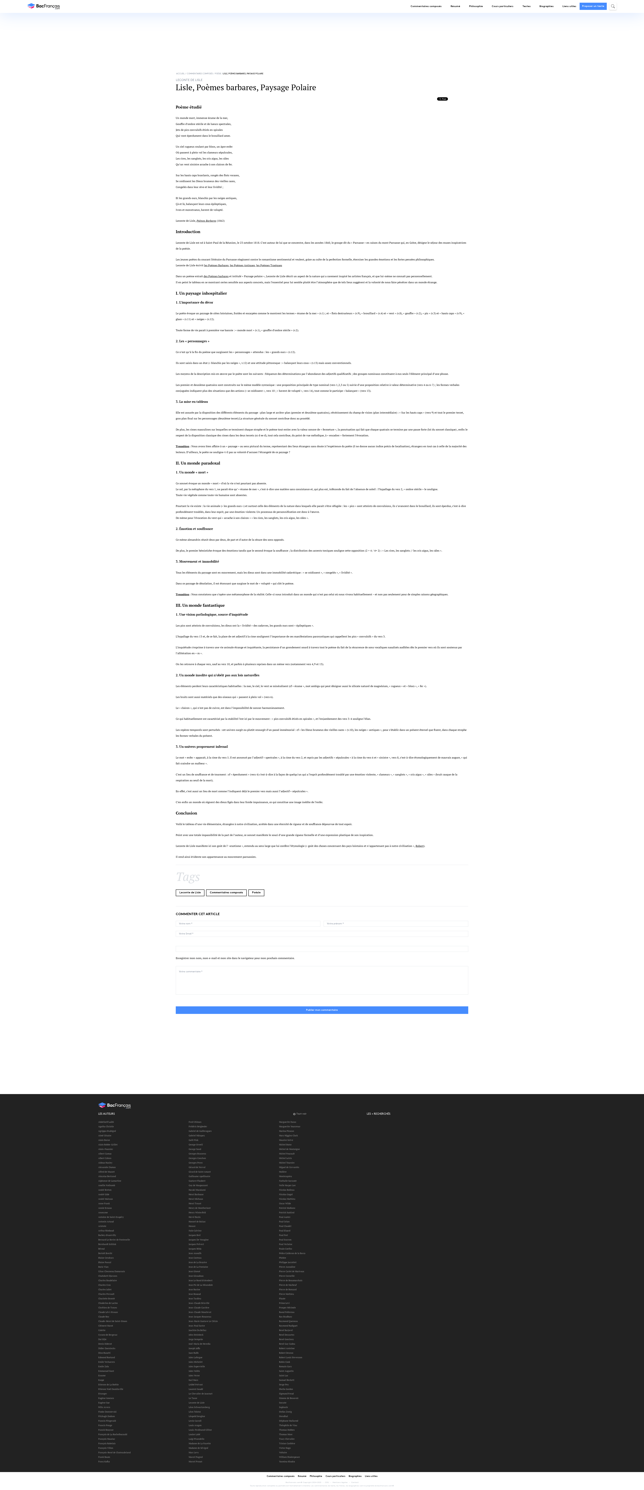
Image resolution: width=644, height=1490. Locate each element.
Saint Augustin (286, 1370)
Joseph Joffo (194, 1348)
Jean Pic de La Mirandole (201, 1284)
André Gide (103, 1194)
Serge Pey (284, 1384)
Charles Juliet (105, 1289)
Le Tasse (193, 1398)
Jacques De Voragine (199, 1239)
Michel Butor (285, 1144)
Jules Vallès (194, 1370)
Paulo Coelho (285, 1248)
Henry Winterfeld (197, 1212)
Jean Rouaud (195, 1293)
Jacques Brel (195, 1235)
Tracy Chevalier (287, 1438)
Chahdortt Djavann (107, 1275)
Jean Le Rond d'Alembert (200, 1280)
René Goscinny (286, 1339)
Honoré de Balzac (197, 1221)
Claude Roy (103, 1316)
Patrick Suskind (286, 1212)
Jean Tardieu (195, 1298)
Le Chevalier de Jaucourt (200, 1393)
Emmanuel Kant (106, 1370)
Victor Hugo (285, 1447)
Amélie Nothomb (106, 1185)
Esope (101, 1379)
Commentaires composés (426, 6)
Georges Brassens (197, 1153)
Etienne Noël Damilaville (110, 1389)
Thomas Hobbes (287, 1429)
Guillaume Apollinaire (199, 1176)
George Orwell (196, 1144)
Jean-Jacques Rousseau (200, 1316)
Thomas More (285, 1434)
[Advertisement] (155, 39)
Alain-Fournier (105, 1149)
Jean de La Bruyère (198, 1262)
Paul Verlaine (285, 1244)
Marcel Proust (195, 1461)
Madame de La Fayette (200, 1443)
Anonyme (103, 1212)
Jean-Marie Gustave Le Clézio (203, 1321)
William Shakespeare (289, 1456)
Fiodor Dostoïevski (107, 1411)
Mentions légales (340, 1482)
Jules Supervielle (197, 1366)
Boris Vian (103, 1266)
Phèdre (282, 1257)
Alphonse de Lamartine (109, 1180)
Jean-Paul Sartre (197, 1325)
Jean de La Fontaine (198, 1266)
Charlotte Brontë (106, 1298)
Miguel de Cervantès (289, 1167)
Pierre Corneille (287, 1275)
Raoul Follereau (286, 1312)
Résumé (455, 6)
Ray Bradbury (285, 1316)
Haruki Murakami (197, 1189)
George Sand (195, 1149)
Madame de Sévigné (198, 1447)
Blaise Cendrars (106, 1257)
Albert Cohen (104, 1158)
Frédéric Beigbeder (198, 1126)
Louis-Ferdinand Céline (200, 1429)
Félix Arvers (104, 1407)
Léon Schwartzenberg (199, 1407)
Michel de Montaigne (289, 1149)
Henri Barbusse (196, 1194)
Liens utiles (569, 6)
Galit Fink (193, 1140)
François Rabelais (107, 1443)
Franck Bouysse (106, 1429)
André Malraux (105, 1198)
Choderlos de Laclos (108, 1303)
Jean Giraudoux (196, 1275)
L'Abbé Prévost (196, 1384)
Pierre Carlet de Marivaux (291, 1271)
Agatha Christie (106, 1126)
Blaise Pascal (104, 1262)
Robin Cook (284, 1361)
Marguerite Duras (287, 1121)
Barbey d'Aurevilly (107, 1235)
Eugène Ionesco (106, 1398)
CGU (327, 1482)
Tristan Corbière (287, 1443)
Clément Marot (105, 1325)
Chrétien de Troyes (107, 1307)
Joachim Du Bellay (197, 1330)
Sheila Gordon (286, 1389)
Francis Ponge (105, 1425)
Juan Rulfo (194, 1352)
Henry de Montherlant (200, 1207)
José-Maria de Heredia (199, 1343)
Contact (355, 1482)
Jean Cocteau (195, 1257)
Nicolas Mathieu (287, 1198)
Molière (283, 1171)
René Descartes (286, 1334)
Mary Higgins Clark (288, 1135)
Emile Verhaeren (106, 1361)
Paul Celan (284, 1221)
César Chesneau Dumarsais (111, 1271)
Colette (101, 1330)
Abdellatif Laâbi (106, 1121)
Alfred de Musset (106, 1171)
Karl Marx (193, 1379)
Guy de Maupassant (198, 1185)
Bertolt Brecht (105, 1253)
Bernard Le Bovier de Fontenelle (114, 1239)
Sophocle (283, 1407)
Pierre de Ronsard (288, 1289)
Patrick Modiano (287, 1207)
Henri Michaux (196, 1198)
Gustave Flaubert (197, 1180)
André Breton (105, 1189)
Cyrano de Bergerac (107, 1334)
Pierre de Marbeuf (288, 1284)
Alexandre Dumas (107, 1167)
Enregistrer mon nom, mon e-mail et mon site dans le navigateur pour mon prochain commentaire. (235, 958)
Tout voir (301, 1114)
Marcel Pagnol (196, 1456)
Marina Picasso (286, 1130)
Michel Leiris (285, 1158)
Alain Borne (104, 1140)
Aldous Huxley (105, 1162)
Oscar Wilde (285, 1203)
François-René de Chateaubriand (114, 1452)
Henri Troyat (195, 1203)
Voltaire (283, 1452)
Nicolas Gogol (286, 1194)
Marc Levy (194, 1452)
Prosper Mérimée (287, 1307)
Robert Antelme (287, 1348)
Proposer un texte (593, 6)
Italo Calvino (195, 1230)
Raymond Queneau (288, 1321)
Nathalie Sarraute (288, 1180)
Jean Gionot (194, 1271)
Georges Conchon (197, 1158)
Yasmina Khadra (287, 1461)
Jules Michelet (196, 1361)
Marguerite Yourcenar (289, 1126)
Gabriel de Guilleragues (200, 1130)
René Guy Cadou (287, 1343)
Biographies (547, 6)
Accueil (180, 74)
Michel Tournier (287, 1162)
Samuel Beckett (286, 1379)
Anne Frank (104, 1203)
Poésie (218, 74)
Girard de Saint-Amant (200, 1171)
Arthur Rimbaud (106, 1230)
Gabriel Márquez (197, 1135)
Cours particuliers (502, 6)
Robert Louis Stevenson (290, 1357)
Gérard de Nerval (197, 1167)
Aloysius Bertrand (107, 1176)
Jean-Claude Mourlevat (200, 1312)
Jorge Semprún (196, 1339)
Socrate (282, 1402)
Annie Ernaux (105, 1207)
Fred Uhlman (195, 1121)
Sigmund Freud (286, 1393)
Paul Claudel (285, 1226)
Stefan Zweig (285, 1411)
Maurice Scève (286, 1140)
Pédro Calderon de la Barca (292, 1253)
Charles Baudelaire (107, 1280)
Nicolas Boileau (286, 1189)
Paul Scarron (285, 1239)
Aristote (102, 1226)
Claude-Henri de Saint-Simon (112, 1321)
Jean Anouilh (195, 1253)
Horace (192, 1226)
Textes (526, 6)
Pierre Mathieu (286, 1293)
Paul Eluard (284, 1230)
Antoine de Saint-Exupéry (111, 1216)
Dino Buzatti (104, 1352)
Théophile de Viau (288, 1425)
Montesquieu (285, 1176)
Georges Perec (196, 1162)
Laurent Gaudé (196, 1389)
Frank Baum (104, 1456)
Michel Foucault (287, 1153)
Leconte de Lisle (190, 892)
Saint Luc (283, 1375)
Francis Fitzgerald (107, 1420)
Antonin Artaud (106, 1221)
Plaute (282, 1298)
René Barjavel (286, 1330)
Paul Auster (284, 1216)
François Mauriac (106, 1438)
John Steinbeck (196, 1334)
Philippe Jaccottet (288, 1262)
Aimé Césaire (104, 1135)
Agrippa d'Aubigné (107, 1130)
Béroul (101, 1248)
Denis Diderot (105, 1343)
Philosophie (476, 6)
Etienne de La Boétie (108, 1384)
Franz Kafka (104, 1461)
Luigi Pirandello (196, 1438)
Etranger (102, 1393)
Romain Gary (285, 1366)
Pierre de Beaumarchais (290, 1280)
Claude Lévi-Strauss (108, 1312)
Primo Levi (284, 1303)
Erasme (102, 1375)
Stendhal (283, 1416)
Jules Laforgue (195, 1357)
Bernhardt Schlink (107, 1244)
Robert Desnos (286, 1352)
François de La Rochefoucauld (112, 1434)
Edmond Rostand (106, 1357)
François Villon (105, 1447)
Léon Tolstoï (195, 1411)
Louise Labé (194, 1434)
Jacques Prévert (196, 1244)
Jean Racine (194, 1289)
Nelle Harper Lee (287, 1185)
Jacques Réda (195, 1248)
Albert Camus (105, 1153)
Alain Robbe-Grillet (108, 1144)
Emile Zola (103, 1366)
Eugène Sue (104, 1402)
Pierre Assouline (287, 1266)
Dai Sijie (102, 1339)
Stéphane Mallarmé (288, 1420)
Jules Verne (194, 1375)
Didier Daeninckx (106, 1348)
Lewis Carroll (195, 1420)
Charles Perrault (106, 1293)
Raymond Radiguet (288, 1325)
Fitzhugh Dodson (106, 1416)
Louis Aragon (195, 1425)
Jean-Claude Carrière (199, 1307)
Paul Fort (283, 1235)
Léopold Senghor (197, 1416)
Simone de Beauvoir (289, 1398)
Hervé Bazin (195, 1216)
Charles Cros (104, 1284)
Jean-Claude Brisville (199, 1303)
